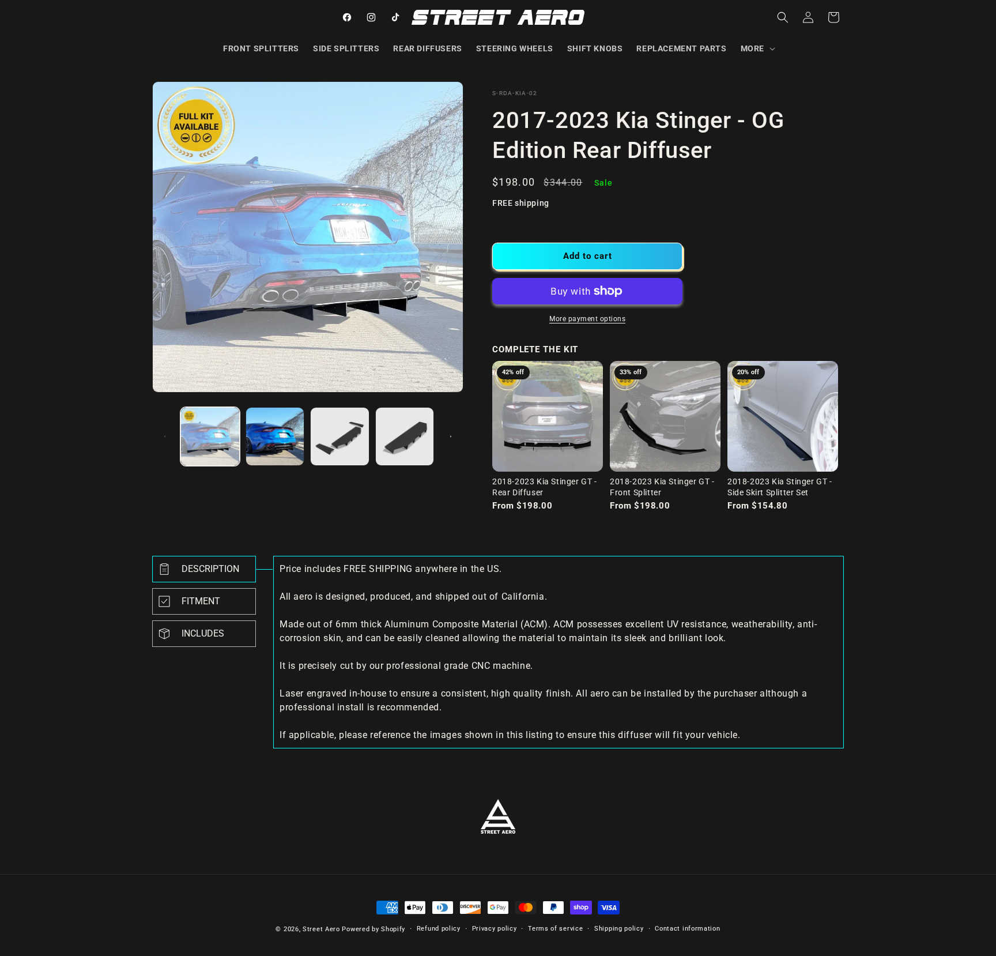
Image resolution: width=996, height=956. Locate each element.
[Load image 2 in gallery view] (275, 436)
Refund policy (439, 928)
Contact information (687, 928)
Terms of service (555, 928)
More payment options (587, 319)
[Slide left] (165, 436)
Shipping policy (619, 928)
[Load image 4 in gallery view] (405, 436)
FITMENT (201, 601)
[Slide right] (450, 436)
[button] (757, 48)
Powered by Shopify (373, 929)
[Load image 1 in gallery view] (210, 436)
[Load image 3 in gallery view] (339, 436)
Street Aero (321, 929)
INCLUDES (203, 633)
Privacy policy (494, 928)
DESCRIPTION (210, 568)
